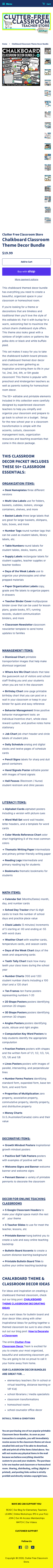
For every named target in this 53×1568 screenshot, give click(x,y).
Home (4, 44)
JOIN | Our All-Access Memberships (27, 1518)
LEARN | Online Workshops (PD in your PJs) (26, 1514)
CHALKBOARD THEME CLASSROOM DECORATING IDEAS (23, 1303)
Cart (48, 4)
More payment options (26, 279)
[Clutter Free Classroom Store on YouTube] (32, 1548)
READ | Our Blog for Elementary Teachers (26, 1510)
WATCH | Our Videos (26, 1522)
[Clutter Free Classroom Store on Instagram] (26, 1548)
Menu (9, 4)
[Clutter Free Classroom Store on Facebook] (20, 1548)
